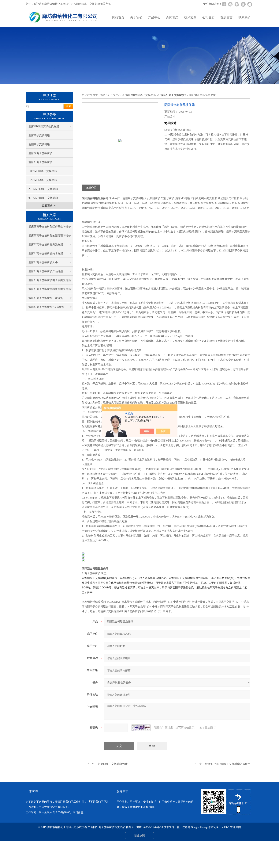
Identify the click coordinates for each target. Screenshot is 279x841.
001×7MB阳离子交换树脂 (43, 198)
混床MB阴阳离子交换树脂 (43, 126)
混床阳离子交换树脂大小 (43, 262)
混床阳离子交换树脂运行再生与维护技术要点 (49, 228)
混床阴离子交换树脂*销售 (113, 764)
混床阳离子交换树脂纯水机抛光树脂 (49, 289)
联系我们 (244, 17)
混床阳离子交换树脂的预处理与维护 (49, 235)
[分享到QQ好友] (249, 4)
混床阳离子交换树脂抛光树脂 (45, 244)
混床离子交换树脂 (39, 135)
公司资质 (208, 17)
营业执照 (139, 835)
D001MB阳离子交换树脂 (42, 171)
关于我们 (136, 17)
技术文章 (190, 17)
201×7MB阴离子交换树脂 (43, 189)
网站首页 (118, 17)
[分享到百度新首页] (243, 4)
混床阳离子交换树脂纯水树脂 (45, 253)
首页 (103, 95)
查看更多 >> (49, 205)
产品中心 (154, 17)
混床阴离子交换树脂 (40, 153)
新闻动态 (172, 17)
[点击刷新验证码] (141, 727)
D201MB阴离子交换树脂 (42, 180)
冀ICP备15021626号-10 (149, 827)
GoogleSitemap (199, 827)
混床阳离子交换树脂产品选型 (45, 271)
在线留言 (226, 17)
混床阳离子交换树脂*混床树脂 (46, 307)
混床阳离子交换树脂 (40, 162)
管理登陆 (235, 827)
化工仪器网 (183, 827)
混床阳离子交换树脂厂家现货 (45, 298)
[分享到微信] (230, 4)
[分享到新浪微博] (236, 4)
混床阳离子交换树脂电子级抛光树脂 (49, 280)
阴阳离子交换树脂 (39, 144)
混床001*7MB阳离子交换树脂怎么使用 (227, 764)
